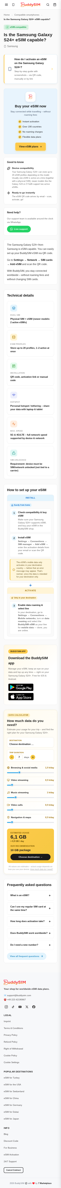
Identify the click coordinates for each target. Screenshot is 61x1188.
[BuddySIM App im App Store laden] (21, 696)
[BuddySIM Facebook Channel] (33, 1006)
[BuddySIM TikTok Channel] (13, 1006)
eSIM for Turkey (12, 1077)
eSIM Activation (11, 1154)
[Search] (47, 4)
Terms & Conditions (13, 1028)
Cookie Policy (10, 1055)
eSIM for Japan (11, 1118)
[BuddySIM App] (13, 4)
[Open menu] (6, 4)
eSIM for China (11, 1098)
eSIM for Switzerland (14, 1091)
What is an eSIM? (19, 895)
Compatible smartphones (26, 15)
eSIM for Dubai (11, 1112)
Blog (6, 1134)
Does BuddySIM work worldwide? (29, 933)
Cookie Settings (11, 1062)
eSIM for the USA (12, 1084)
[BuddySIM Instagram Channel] (6, 1006)
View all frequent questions (24, 956)
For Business (10, 1148)
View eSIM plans (28, 146)
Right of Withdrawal (13, 1048)
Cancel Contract (13, 1170)
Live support (21, 229)
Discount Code (11, 1141)
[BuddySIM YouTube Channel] (20, 1006)
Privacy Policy (10, 1035)
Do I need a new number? (24, 944)
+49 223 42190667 (16, 999)
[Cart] (54, 4)
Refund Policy (10, 1042)
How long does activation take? (27, 921)
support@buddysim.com (19, 995)
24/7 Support (10, 1161)
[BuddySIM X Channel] (26, 1006)
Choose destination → (31, 857)
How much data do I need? (41, 869)
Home (7, 15)
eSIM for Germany (13, 1105)
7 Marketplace (44, 1183)
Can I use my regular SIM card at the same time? (28, 908)
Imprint (7, 1021)
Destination (15, 740)
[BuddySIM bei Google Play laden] (20, 687)
